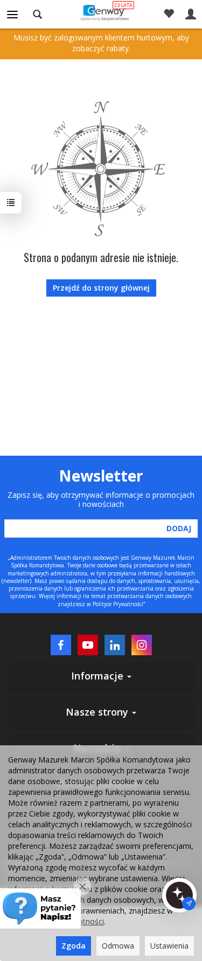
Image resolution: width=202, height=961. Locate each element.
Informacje (98, 675)
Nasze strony (98, 711)
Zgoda (73, 946)
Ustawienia (169, 946)
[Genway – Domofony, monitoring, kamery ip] (101, 12)
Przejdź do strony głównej (101, 288)
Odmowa (118, 946)
